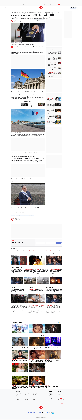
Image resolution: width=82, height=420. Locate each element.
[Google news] (40, 412)
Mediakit (60, 398)
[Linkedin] (34, 412)
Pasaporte (26, 215)
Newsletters (60, 403)
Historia (34, 395)
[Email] (18, 218)
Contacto (59, 394)
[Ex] (31, 412)
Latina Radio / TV (51, 394)
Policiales (17, 398)
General (26, 395)
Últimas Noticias (18, 393)
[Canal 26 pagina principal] (41, 9)
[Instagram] (30, 412)
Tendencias (26, 399)
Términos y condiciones (61, 395)
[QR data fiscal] (53, 413)
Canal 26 (16, 20)
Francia (22, 215)
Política (13, 287)
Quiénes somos (60, 393)
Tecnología (17, 399)
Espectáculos (18, 395)
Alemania (17, 215)
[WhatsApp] (37, 412)
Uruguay (13, 215)
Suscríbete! (58, 242)
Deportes (26, 394)
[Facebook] (28, 412)
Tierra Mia (50, 395)
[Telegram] (39, 412)
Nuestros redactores (60, 400)
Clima (17, 394)
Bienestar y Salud (27, 393)
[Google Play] (49, 413)
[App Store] (44, 413)
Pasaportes (32, 215)
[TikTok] (36, 412)
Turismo (34, 399)
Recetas (34, 398)
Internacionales (49, 287)
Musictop (50, 398)
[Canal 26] (41, 408)
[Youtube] (33, 412)
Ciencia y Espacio (35, 393)
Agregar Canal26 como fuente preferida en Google (40, 20)
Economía (30, 287)
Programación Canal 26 (61, 399)
